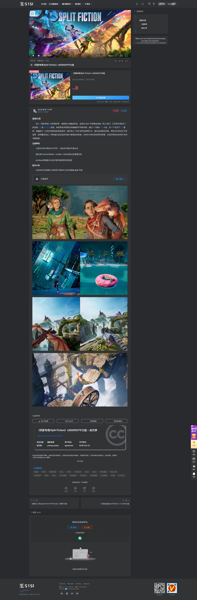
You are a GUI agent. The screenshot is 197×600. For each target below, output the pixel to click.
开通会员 (173, 4)
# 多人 (61, 472)
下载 (120, 178)
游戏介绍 (143, 20)
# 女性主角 (78, 472)
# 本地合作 (73, 475)
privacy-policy (53, 445)
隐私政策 (87, 584)
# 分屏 (113, 475)
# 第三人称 (113, 472)
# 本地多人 (83, 475)
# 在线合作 (37, 475)
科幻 (102, 127)
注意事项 (144, 24)
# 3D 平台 (121, 475)
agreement (69, 445)
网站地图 (70, 584)
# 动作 (44, 472)
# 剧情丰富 (52, 472)
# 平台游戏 (63, 475)
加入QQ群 (44, 421)
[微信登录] (80, 538)
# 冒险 (36, 472)
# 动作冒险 (103, 472)
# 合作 (87, 472)
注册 (87, 527)
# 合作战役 (104, 475)
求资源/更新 (118, 421)
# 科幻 (46, 475)
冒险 (49, 127)
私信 (124, 111)
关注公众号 (69, 421)
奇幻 (122, 127)
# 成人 (54, 475)
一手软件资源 (82, 587)
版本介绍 (144, 28)
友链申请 (62, 584)
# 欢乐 (94, 472)
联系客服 (93, 421)
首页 (33, 60)
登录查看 (101, 98)
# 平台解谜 (93, 475)
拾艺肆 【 (72, 587)
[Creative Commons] (80, 445)
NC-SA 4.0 (86, 445)
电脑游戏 (40, 60)
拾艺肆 (40, 109)
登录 (74, 527)
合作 (39, 127)
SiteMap (78, 584)
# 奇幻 (69, 472)
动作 (45, 127)
